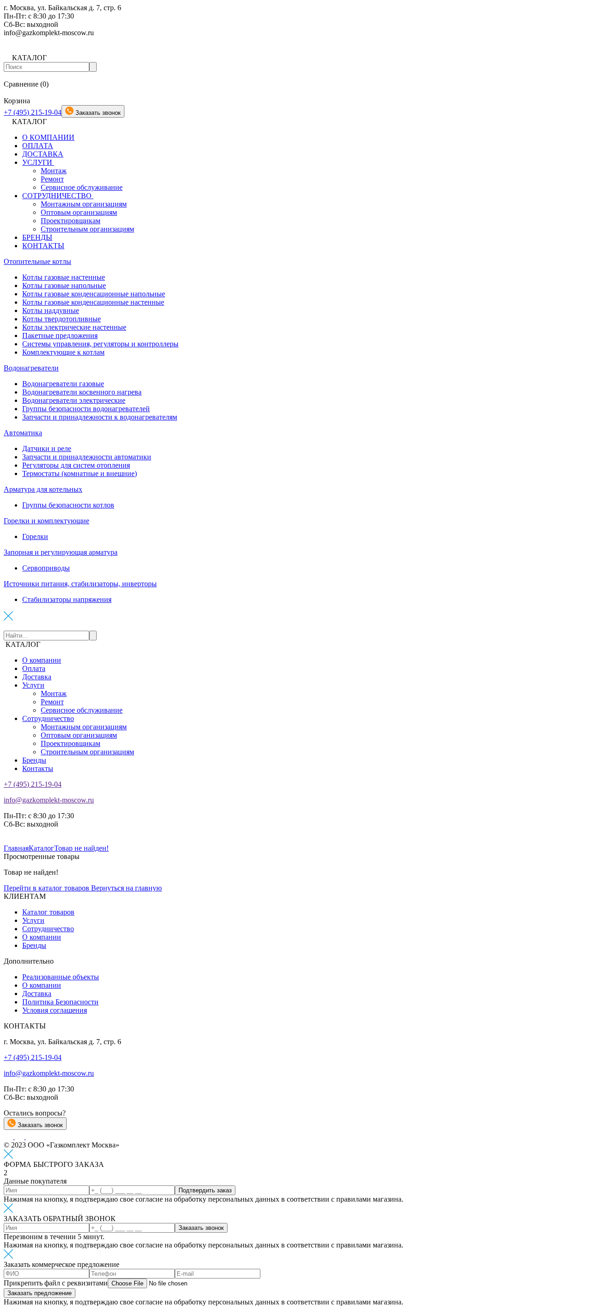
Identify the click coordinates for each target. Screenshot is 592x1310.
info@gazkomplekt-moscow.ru (49, 800)
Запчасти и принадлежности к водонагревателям (99, 417)
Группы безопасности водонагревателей (86, 409)
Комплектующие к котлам (63, 352)
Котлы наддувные (50, 310)
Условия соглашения (54, 1010)
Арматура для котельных (43, 489)
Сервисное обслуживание (82, 187)
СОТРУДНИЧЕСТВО (57, 196)
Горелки (35, 536)
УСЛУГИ (38, 162)
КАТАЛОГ (23, 644)
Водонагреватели (31, 368)
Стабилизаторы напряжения (66, 599)
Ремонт (52, 179)
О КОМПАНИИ (48, 137)
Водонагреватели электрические (73, 400)
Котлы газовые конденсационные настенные (93, 302)
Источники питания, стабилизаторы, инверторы (80, 584)
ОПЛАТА (37, 146)
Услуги (33, 685)
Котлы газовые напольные (64, 285)
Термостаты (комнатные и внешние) (79, 473)
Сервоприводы (46, 568)
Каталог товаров (48, 912)
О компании (41, 660)
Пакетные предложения (60, 335)
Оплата (33, 668)
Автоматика (23, 433)
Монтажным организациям (84, 204)
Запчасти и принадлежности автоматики (86, 457)
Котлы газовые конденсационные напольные (93, 294)
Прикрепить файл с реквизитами (56, 1283)
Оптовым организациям (79, 212)
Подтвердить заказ (205, 1190)
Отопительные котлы (37, 261)
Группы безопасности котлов (68, 505)
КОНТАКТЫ (43, 246)
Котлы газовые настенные (63, 277)
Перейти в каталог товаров (47, 888)
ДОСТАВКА (42, 154)
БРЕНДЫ (37, 237)
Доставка (36, 677)
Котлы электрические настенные (74, 327)
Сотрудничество (48, 718)
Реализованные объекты (60, 977)
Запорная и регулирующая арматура (60, 552)
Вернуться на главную (126, 888)
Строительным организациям (87, 229)
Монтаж (54, 171)
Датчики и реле (46, 448)
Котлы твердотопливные (61, 319)
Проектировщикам (70, 221)
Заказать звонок (39, 1125)
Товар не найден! (81, 848)
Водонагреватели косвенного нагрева (82, 392)
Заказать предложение (39, 1293)
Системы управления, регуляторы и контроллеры (100, 344)
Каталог (41, 848)
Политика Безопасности (60, 1002)
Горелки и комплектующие (46, 521)
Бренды (34, 760)
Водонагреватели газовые (63, 384)
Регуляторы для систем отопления (76, 465)
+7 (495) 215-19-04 (33, 112)
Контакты (37, 768)
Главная (16, 848)
